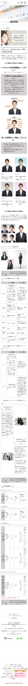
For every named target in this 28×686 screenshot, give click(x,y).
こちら (19, 634)
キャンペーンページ (8, 666)
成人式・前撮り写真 (7, 673)
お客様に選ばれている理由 (15, 664)
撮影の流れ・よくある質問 (7, 677)
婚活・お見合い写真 (18, 666)
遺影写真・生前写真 (7, 668)
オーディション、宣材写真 (18, 668)
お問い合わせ (13, 675)
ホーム (2, 28)
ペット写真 (6, 675)
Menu (25, 3)
